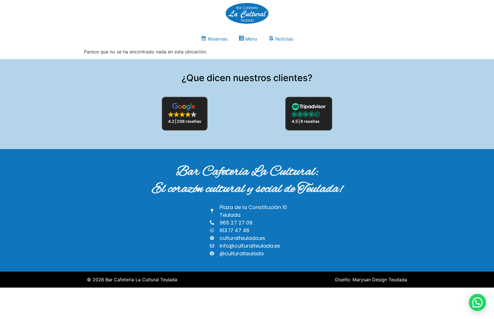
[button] (185, 114)
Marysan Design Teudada (379, 279)
